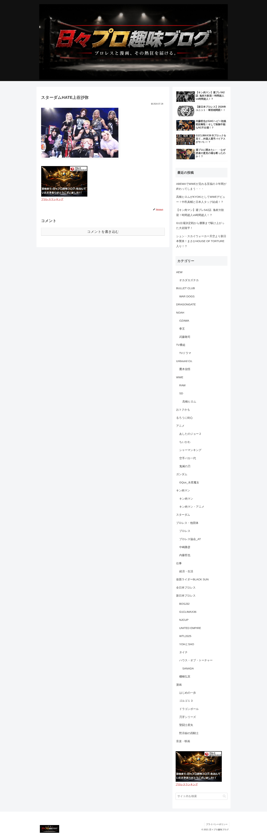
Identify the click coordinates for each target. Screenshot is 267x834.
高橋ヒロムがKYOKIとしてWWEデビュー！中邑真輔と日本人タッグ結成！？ (200, 199)
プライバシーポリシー (217, 824)
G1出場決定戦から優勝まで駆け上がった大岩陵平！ (200, 226)
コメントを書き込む (103, 232)
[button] (224, 796)
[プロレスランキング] (64, 181)
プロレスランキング (52, 199)
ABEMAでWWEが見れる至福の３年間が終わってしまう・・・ (201, 186)
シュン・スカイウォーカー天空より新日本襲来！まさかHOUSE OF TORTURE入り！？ (201, 241)
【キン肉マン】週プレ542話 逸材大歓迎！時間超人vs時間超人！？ (200, 212)
